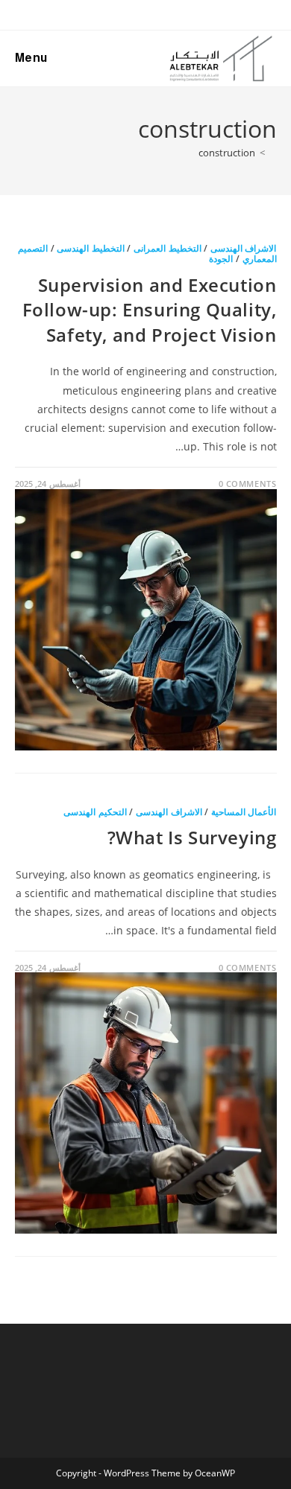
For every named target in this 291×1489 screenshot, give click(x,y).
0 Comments (248, 483)
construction (226, 152)
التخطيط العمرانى (167, 248)
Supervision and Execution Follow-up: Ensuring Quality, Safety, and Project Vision (149, 309)
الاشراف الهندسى (243, 248)
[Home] (273, 152)
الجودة (221, 258)
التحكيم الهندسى (95, 812)
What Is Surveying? (192, 837)
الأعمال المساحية (244, 812)
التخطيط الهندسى (91, 248)
